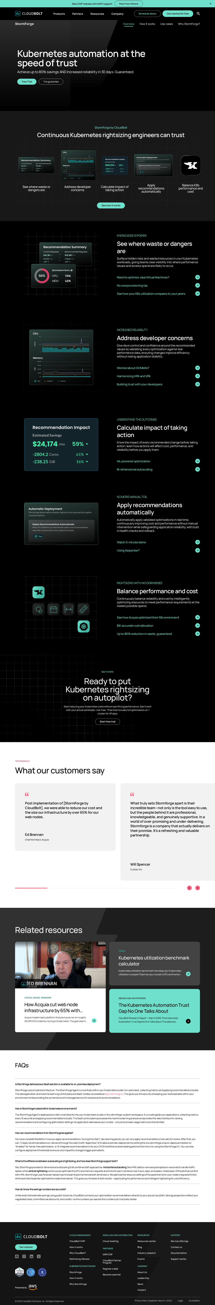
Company (117, 13)
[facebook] (17, 1256)
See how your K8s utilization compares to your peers (151, 293)
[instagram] (24, 1256)
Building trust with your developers (139, 384)
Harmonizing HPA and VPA (133, 376)
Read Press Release (128, 3)
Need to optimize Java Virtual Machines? (143, 277)
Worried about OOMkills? (133, 368)
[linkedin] (31, 1256)
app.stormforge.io (114, 1093)
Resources (97, 13)
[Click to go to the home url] (29, 13)
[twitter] (39, 1256)
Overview (128, 24)
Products (59, 13)
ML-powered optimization (133, 461)
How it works (147, 24)
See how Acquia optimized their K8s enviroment (148, 617)
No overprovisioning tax (132, 285)
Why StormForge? (189, 24)
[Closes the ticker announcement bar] (210, 3)
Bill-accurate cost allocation (135, 625)
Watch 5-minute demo (131, 542)
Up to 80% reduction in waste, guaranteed (144, 633)
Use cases (166, 24)
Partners (77, 13)
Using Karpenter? (128, 550)
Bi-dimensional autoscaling (134, 469)
